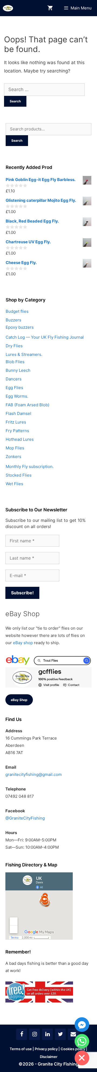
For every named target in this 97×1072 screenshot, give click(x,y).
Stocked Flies (19, 475)
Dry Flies (14, 345)
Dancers (14, 378)
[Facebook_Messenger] (82, 1024)
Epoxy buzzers (20, 327)
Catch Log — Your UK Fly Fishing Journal (45, 337)
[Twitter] (60, 1034)
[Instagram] (34, 1034)
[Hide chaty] (82, 1058)
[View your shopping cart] (50, 8)
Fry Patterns (17, 430)
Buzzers (13, 319)
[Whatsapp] (82, 1041)
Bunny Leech (18, 370)
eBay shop (23, 642)
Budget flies (17, 311)
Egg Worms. (17, 396)
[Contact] (73, 1034)
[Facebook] (21, 1034)
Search (16, 140)
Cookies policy (73, 1049)
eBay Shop (19, 700)
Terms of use (21, 1049)
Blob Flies (15, 361)
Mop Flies (15, 447)
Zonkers (13, 456)
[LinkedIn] (47, 1034)
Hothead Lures (20, 439)
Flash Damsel (18, 413)
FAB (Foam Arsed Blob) (27, 404)
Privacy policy (46, 1049)
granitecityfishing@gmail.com (33, 774)
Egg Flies (14, 387)
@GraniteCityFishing (25, 818)
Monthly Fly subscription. (30, 466)
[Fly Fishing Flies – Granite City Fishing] (8, 8)
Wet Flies (14, 483)
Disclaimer (48, 1056)
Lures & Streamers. (24, 354)
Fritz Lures (16, 422)
